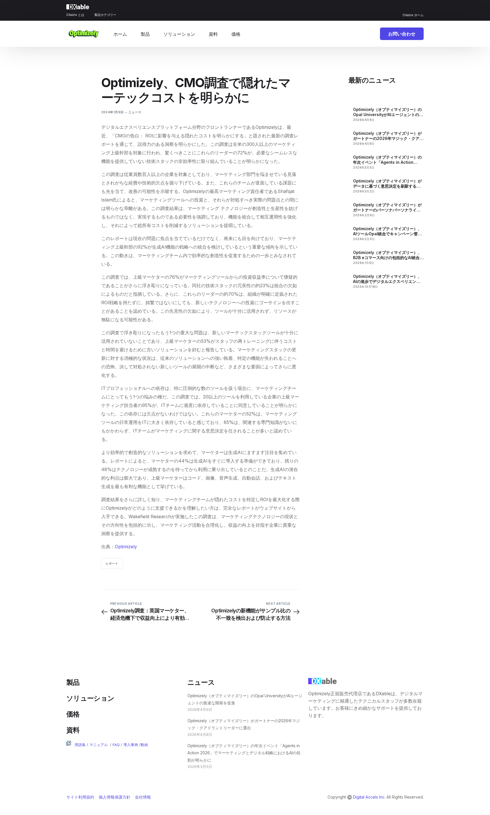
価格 (73, 714)
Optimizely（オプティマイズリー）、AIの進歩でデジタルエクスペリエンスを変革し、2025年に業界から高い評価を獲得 (388, 279)
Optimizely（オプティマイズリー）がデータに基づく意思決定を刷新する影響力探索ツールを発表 (387, 183)
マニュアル (98, 745)
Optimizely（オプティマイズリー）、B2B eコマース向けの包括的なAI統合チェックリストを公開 (388, 255)
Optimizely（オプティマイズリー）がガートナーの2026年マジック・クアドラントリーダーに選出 (388, 136)
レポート (112, 563)
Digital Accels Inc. (369, 797)
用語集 (80, 745)
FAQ (116, 745)
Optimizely (126, 546)
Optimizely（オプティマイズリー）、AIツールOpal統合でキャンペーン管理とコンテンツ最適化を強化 (387, 231)
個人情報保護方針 (114, 797)
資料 (73, 730)
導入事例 (130, 745)
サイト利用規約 (80, 797)
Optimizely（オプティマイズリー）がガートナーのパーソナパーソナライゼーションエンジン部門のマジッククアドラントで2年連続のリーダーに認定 (387, 207)
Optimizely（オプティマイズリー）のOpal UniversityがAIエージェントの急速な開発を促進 (388, 112)
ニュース (134, 112)
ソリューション (90, 698)
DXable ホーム (413, 15)
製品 (73, 682)
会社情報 (143, 797)
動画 (144, 745)
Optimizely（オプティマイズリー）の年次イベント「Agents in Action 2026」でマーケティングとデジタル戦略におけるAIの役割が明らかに (388, 160)
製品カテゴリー (105, 15)
